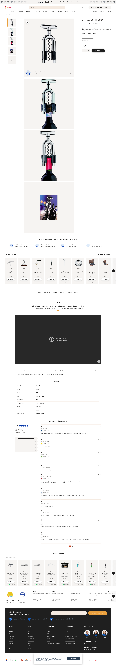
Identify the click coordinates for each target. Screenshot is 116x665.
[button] (10, 581)
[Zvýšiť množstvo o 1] (88, 50)
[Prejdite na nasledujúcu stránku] (75, 546)
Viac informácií (45, 660)
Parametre (47, 292)
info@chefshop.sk (91, 647)
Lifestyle (11, 643)
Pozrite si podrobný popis (88, 33)
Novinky (102, 11)
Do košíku (98, 50)
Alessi (29, 631)
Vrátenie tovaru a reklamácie (53, 629)
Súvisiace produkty (73, 292)
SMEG (29, 633)
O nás (66, 631)
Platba (48, 641)
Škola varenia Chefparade (71, 636)
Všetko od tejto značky (104, 254)
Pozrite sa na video (68, 73)
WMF (37, 410)
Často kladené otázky (70, 643)
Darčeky (109, 11)
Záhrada (11, 638)
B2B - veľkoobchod (69, 638)
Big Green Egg (31, 638)
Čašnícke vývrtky (40, 385)
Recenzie (67, 629)
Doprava (49, 638)
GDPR (48, 633)
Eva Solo (30, 648)
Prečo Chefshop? (69, 633)
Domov (10, 645)
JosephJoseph (31, 641)
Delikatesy (11, 633)
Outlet (10, 648)
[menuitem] (6, 12)
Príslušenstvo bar (40, 403)
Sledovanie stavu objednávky (53, 643)
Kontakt (48, 631)
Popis (39, 292)
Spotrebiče (11, 636)
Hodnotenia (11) (59, 292)
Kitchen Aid (30, 636)
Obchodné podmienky (52, 636)
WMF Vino (38, 406)
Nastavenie (38, 661)
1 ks (37, 399)
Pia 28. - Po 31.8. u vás (87, 38)
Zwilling (29, 643)
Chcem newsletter (97, 613)
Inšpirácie (94, 11)
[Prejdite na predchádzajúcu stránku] (68, 546)
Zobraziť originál (46, 430)
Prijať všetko (73, 658)
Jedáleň (11, 631)
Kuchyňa (11, 629)
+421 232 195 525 (91, 642)
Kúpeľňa (11, 641)
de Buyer (30, 645)
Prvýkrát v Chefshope (70, 641)
